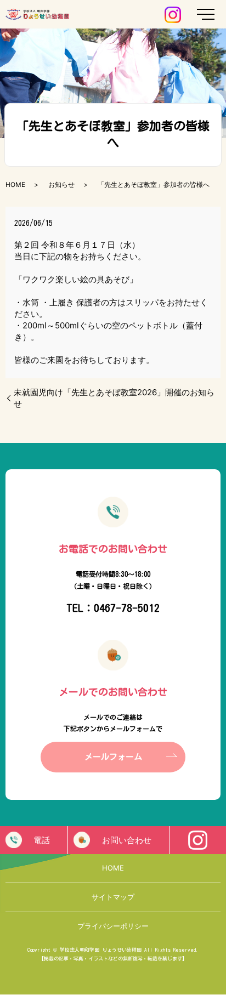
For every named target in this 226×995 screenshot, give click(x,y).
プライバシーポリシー (113, 926)
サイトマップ (113, 896)
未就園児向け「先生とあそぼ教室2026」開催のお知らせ (114, 398)
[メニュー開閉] (205, 14)
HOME (15, 184)
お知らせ (61, 184)
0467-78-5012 (127, 607)
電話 (41, 840)
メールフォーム (113, 757)
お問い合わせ (126, 840)
